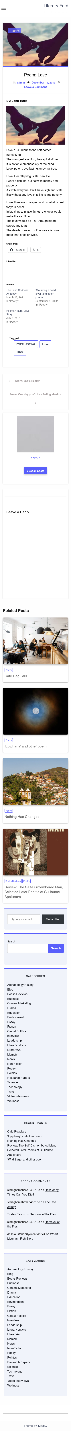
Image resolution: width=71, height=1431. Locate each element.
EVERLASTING (25, 344)
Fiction (11, 1026)
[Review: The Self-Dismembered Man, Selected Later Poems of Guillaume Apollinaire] (35, 852)
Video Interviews (18, 1096)
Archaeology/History (20, 985)
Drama (11, 1008)
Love (45, 344)
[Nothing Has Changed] (35, 781)
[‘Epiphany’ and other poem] (35, 711)
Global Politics (16, 1031)
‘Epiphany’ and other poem (26, 745)
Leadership (14, 1040)
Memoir (12, 1054)
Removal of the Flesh (43, 1214)
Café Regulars (16, 675)
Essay (11, 1022)
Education (13, 1013)
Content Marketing (19, 1003)
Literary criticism (17, 1045)
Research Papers (18, 1078)
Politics (12, 1073)
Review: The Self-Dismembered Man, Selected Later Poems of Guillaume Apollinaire (34, 891)
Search (11, 941)
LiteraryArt (14, 1050)
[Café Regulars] (35, 640)
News (11, 1059)
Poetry (15, 30)
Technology (14, 1087)
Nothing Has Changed (22, 816)
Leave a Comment (35, 87)
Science (12, 1082)
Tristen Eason (16, 1214)
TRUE (19, 351)
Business (13, 999)
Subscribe (52, 919)
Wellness (13, 1101)
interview (13, 1036)
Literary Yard (56, 5)
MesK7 (42, 1426)
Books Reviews (13, 881)
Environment (15, 1017)
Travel (11, 1091)
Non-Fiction (14, 1064)
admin (21, 82)
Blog (10, 989)
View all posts (35, 471)
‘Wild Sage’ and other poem (25, 1159)
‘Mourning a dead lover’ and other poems (46, 293)
